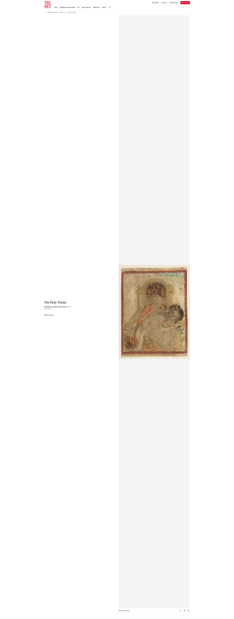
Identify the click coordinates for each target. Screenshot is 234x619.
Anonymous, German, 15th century (55, 306)
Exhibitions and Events (67, 7)
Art (78, 7)
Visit (55, 7)
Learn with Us (86, 7)
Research (96, 7)
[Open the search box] (110, 7)
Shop (103, 7)
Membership (174, 2)
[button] (154, 312)
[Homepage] (47, 4)
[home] (45, 12)
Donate (164, 2)
